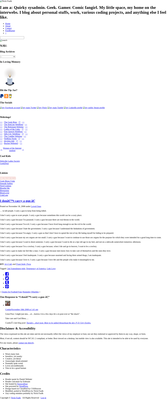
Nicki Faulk (16, 398)
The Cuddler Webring (13, 136)
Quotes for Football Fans (12, 292)
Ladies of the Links (12, 129)
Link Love (51, 268)
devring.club (9, 141)
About (7, 26)
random (12, 150)
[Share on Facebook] (7, 275)
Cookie (8, 309)
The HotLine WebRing (13, 124)
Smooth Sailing (6, 183)
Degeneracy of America (36, 268)
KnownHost (22, 384)
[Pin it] (7, 287)
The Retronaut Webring (13, 127)
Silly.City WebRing (12, 134)
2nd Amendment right (16, 268)
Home (7, 23)
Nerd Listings (5, 186)
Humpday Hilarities (31, 292)
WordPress (23, 386)
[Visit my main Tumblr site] (55, 108)
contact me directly (26, 343)
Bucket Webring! (11, 143)
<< (1, 122)
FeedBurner (10, 31)
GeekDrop (4, 163)
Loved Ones (36, 206)
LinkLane (4, 195)
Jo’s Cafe (8, 264)
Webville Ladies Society (10, 161)
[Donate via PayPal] (2, 97)
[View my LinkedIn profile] (73, 108)
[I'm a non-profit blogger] (8, 179)
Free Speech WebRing (13, 131)
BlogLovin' (4, 193)
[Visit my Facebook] (10, 108)
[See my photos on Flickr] (42, 108)
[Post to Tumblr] (7, 283)
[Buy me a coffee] (10, 97)
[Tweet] (7, 279)
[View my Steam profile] (94, 108)
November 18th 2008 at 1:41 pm (24, 309)
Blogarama (4, 190)
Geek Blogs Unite (7, 181)
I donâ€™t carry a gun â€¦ (17, 201)
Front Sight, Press (23, 264)
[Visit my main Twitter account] (28, 108)
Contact (8, 28)
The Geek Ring (10, 122)
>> (23, 122)
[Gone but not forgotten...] (10, 85)
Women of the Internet (12, 148)
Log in (43, 398)
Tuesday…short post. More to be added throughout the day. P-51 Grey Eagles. (58, 323)
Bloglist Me (5, 188)
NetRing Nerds (10, 139)
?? (19, 122)
